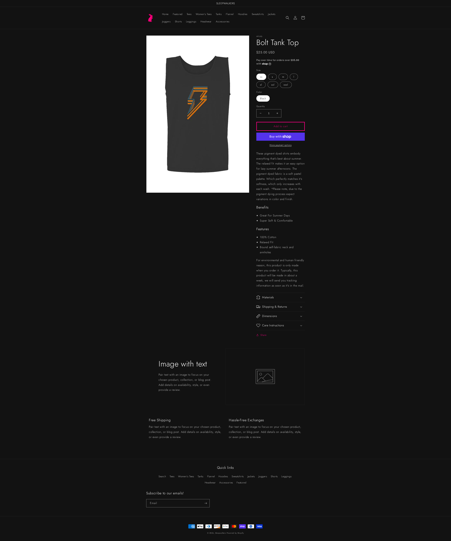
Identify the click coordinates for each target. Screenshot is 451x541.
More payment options (281, 145)
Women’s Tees (186, 476)
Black (263, 98)
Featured (241, 482)
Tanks (200, 476)
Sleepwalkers (220, 533)
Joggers (262, 476)
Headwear (210, 482)
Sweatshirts (238, 476)
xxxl (286, 84)
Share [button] (263, 335)
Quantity (260, 106)
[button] (287, 18)
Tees (172, 476)
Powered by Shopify (235, 533)
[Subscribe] (205, 503)
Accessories (226, 482)
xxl (272, 84)
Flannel (211, 476)
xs (261, 77)
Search (162, 476)
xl (261, 84)
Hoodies (223, 476)
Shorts (274, 476)
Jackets (251, 476)
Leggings (286, 476)
